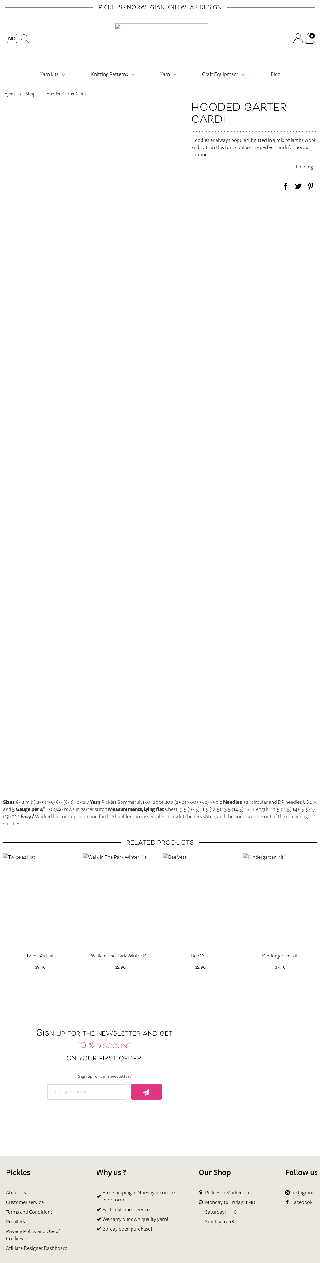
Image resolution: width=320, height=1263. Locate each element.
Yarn (165, 74)
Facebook (302, 1202)
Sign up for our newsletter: (104, 1076)
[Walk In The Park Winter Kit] (120, 900)
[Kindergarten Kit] (280, 900)
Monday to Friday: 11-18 (230, 1202)
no (12, 38)
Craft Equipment (220, 74)
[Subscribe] (146, 1092)
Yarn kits (49, 74)
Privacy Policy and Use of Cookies (33, 1234)
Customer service (25, 1202)
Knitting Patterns (109, 74)
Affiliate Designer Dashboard (37, 1248)
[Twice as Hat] (40, 900)
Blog (275, 74)
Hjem (9, 93)
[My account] (298, 38)
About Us (16, 1192)
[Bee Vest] (200, 900)
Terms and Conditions (29, 1212)
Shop (31, 93)
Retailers (15, 1221)
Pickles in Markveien (227, 1192)
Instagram (302, 1192)
